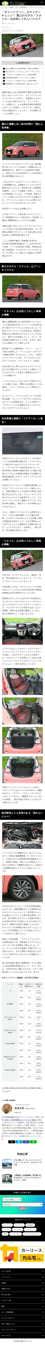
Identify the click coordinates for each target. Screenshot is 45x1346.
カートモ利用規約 (7, 1312)
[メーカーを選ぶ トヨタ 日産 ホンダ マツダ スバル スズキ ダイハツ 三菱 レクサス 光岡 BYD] (12, 1199)
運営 (2, 1306)
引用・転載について (8, 1324)
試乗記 (5, 31)
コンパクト (6, 27)
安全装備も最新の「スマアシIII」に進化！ (21, 78)
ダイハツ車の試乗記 (16, 31)
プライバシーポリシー (9, 1330)
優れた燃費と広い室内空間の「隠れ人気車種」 (23, 68)
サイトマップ (5, 1335)
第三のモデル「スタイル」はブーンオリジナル (23, 71)
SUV (5, 1234)
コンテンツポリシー (8, 1318)
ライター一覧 (6, 1300)
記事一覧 (18, 1112)
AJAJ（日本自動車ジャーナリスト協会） (21, 1120)
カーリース (7, 1225)
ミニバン (6, 1229)
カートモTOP (6, 1271)
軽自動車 (30, 1225)
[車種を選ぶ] (22, 1204)
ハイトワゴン (15, 1234)
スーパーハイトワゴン (32, 1234)
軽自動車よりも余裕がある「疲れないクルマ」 (23, 84)
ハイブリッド (30, 1229)
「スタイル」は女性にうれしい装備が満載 (21, 74)
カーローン (19, 1225)
